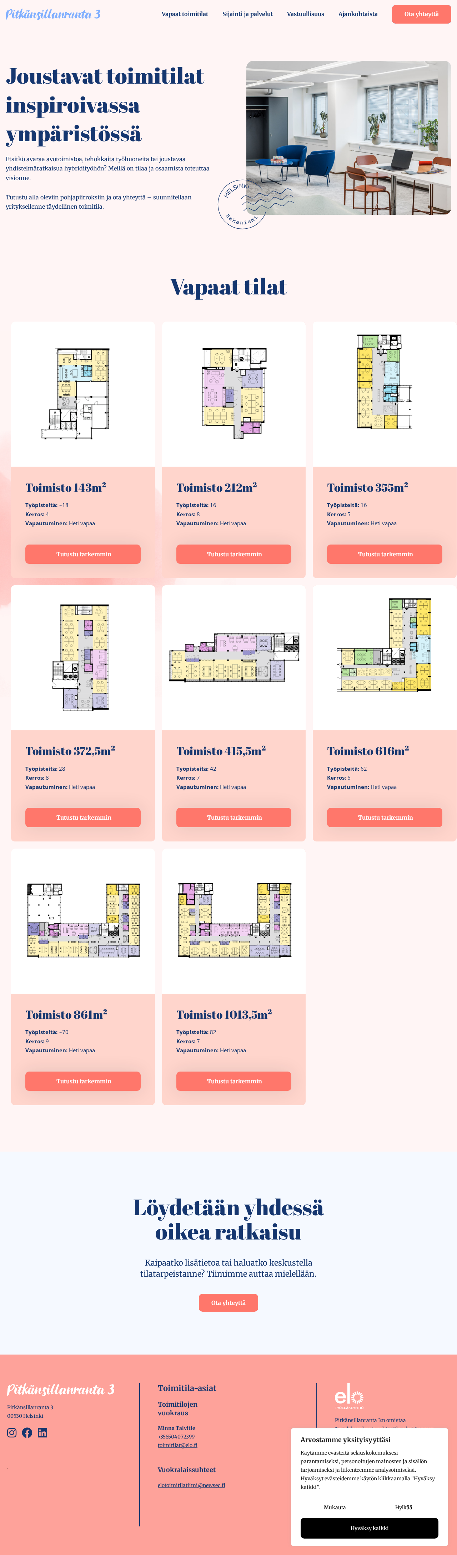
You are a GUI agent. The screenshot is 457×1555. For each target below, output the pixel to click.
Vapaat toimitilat (185, 14)
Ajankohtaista (358, 14)
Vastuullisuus (305, 14)
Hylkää (403, 1507)
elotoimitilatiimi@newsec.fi (191, 1485)
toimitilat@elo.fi (177, 1445)
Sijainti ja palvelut (247, 14)
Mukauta (335, 1507)
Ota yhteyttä (422, 14)
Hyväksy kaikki (370, 1528)
